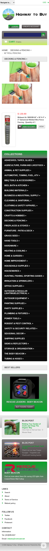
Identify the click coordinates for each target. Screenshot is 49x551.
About (7, 496)
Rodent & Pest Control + (18, 323)
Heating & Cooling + (15, 251)
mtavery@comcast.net (16, 539)
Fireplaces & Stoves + (17, 226)
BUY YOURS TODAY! (24, 407)
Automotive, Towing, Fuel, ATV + (22, 175)
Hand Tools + (11, 241)
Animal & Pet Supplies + (17, 170)
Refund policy (10, 503)
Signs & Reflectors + (16, 344)
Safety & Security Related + (20, 328)
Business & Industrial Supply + (22, 195)
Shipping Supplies (14, 338)
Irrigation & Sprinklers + (19, 281)
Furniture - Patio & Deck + (19, 231)
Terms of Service (11, 500)
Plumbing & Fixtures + (17, 313)
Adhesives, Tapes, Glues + (19, 160)
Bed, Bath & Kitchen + (16, 185)
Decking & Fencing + (21, 50)
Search (7, 492)
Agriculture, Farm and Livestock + (24, 165)
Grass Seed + (11, 236)
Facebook (8, 519)
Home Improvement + (16, 261)
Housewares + (12, 271)
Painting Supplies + (15, 303)
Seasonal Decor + (14, 333)
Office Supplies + (14, 286)
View (41, 126)
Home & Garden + (13, 256)
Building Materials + (16, 190)
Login (15, 27)
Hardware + (11, 246)
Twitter (7, 515)
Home (5, 50)
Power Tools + (12, 318)
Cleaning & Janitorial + (17, 200)
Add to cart (29, 127)
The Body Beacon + (15, 354)
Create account (31, 27)
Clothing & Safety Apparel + (20, 205)
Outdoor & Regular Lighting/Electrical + (16, 292)
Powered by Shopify (36, 545)
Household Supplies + (17, 266)
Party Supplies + (14, 308)
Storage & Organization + (19, 349)
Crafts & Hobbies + (15, 216)
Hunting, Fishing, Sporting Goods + (24, 276)
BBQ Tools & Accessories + (19, 180)
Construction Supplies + (18, 210)
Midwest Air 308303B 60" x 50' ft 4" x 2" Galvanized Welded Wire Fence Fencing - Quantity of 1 (32, 119)
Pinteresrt (8, 522)
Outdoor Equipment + (16, 298)
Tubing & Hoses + (13, 359)
